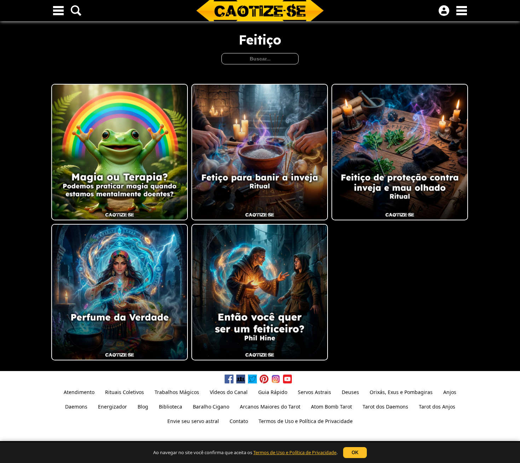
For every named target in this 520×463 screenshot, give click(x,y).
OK (355, 452)
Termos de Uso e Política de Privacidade (294, 452)
